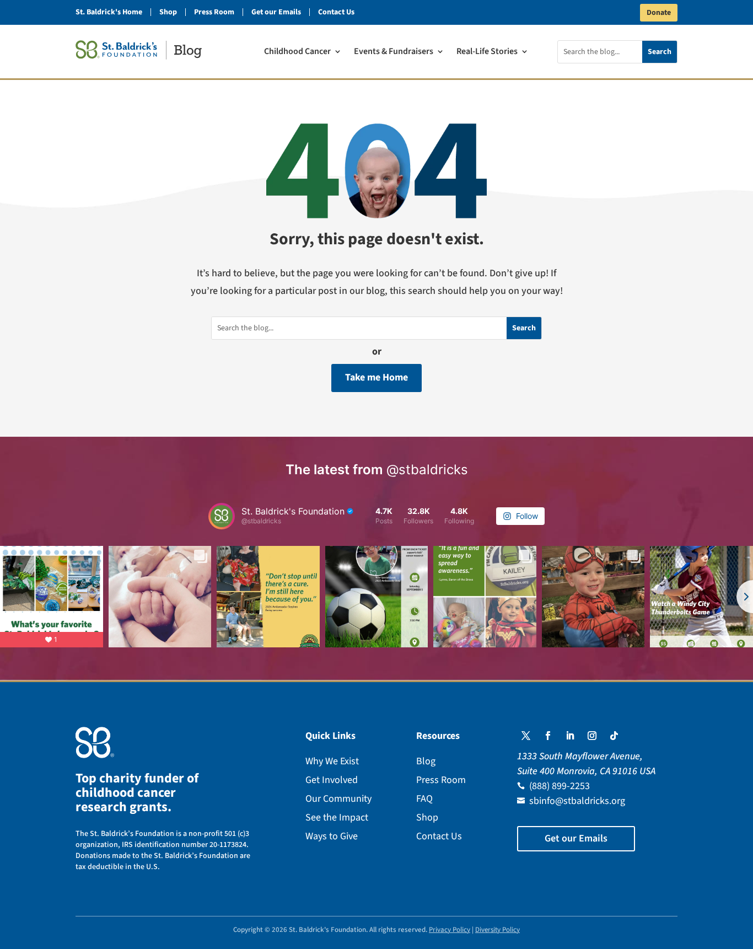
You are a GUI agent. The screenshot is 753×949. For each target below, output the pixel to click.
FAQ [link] (424, 799)
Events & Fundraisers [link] (393, 52)
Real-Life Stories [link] (487, 52)
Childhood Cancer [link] (297, 52)
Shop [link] (168, 12)
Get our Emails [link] (276, 12)
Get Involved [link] (331, 780)
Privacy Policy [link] (449, 930)
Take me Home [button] (376, 377)
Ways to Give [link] (331, 836)
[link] (139, 50)
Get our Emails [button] (576, 838)
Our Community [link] (338, 799)
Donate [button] (659, 12)
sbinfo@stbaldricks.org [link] (577, 801)
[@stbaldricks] (222, 516)
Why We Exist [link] (332, 761)
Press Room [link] (214, 12)
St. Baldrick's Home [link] (109, 12)
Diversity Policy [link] (497, 930)
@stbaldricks (427, 470)
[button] (526, 735)
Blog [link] (425, 761)
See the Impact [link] (336, 817)
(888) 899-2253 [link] (559, 786)
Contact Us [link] (336, 12)
